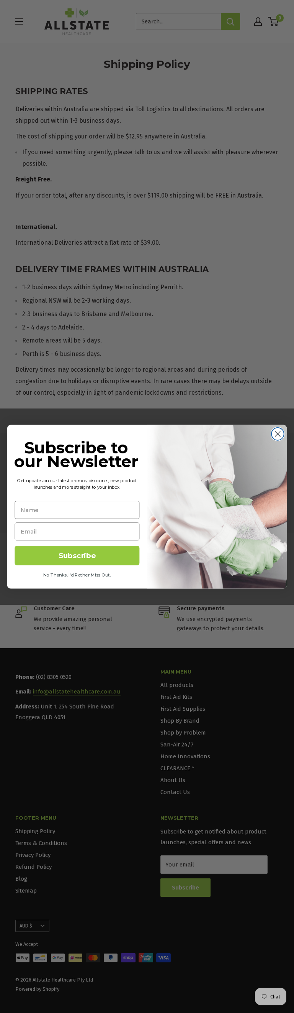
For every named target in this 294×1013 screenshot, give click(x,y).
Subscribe (77, 555)
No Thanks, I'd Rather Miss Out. (77, 574)
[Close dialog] (277, 433)
